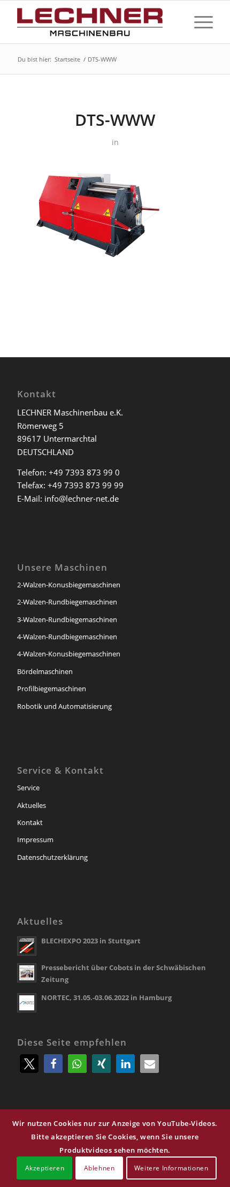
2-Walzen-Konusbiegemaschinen (68, 584)
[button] (29, 1063)
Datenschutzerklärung (52, 857)
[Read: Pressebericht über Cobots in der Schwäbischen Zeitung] (26, 972)
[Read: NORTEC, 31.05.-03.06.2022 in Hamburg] (26, 1002)
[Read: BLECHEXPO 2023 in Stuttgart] (26, 946)
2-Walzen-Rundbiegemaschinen (67, 602)
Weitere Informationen (171, 1168)
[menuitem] (198, 22)
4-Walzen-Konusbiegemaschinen (68, 654)
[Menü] (198, 22)
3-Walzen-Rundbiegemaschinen (67, 619)
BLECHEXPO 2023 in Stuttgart (91, 941)
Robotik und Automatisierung (64, 706)
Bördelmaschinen (45, 671)
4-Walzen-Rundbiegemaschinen (67, 636)
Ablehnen (99, 1168)
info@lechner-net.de (81, 498)
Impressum (35, 839)
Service (28, 787)
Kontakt (30, 822)
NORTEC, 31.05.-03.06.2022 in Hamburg (106, 997)
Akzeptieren (45, 1168)
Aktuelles (31, 805)
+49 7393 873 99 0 (84, 472)
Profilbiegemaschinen (51, 688)
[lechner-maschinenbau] (95, 22)
